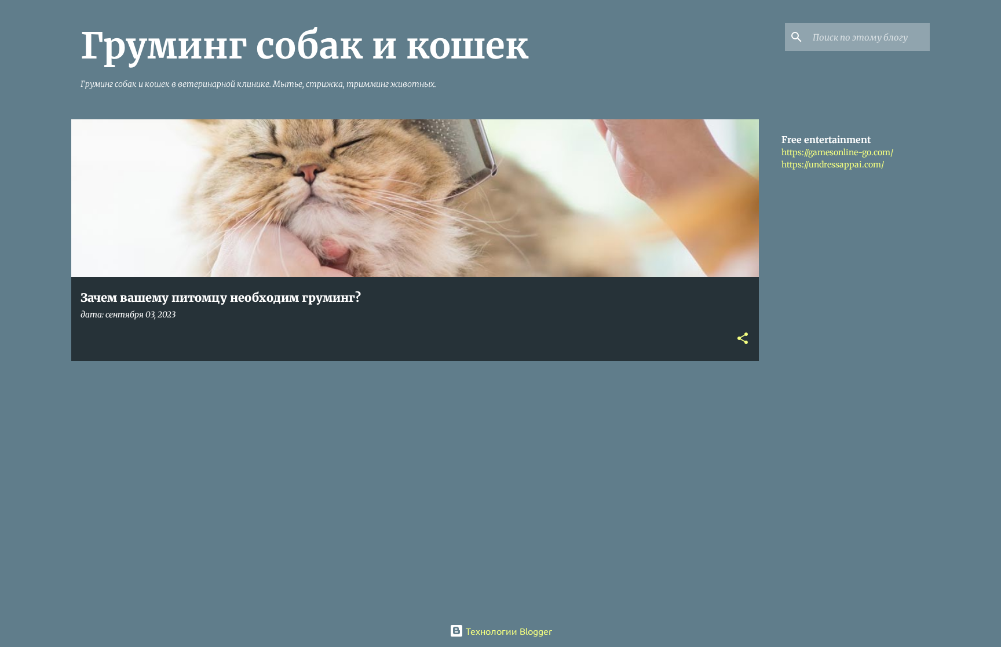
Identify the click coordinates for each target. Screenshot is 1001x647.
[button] (743, 339)
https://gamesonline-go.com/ (837, 152)
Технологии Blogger (507, 631)
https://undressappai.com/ (832, 164)
